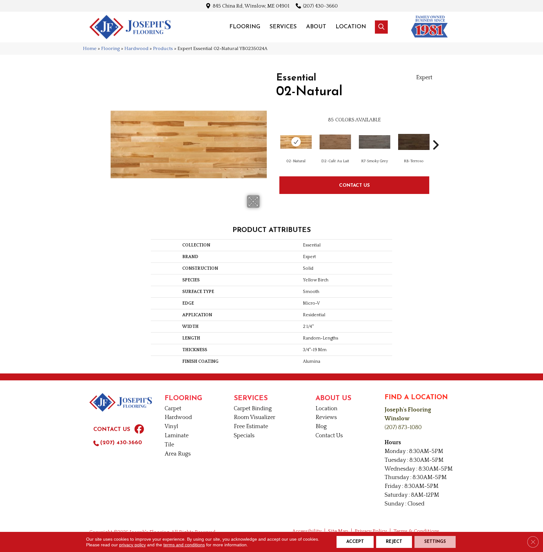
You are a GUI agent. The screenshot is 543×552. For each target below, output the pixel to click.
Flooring (110, 48)
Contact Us (354, 185)
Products (163, 48)
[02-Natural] (296, 142)
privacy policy (132, 544)
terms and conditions (184, 544)
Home (89, 48)
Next (435, 135)
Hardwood (136, 48)
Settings (435, 541)
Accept (355, 541)
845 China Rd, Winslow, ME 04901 (251, 5)
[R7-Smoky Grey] (374, 142)
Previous (273, 135)
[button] (381, 27)
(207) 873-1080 (403, 427)
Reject (394, 541)
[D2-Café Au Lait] (335, 142)
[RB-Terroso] (414, 142)
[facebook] (139, 430)
